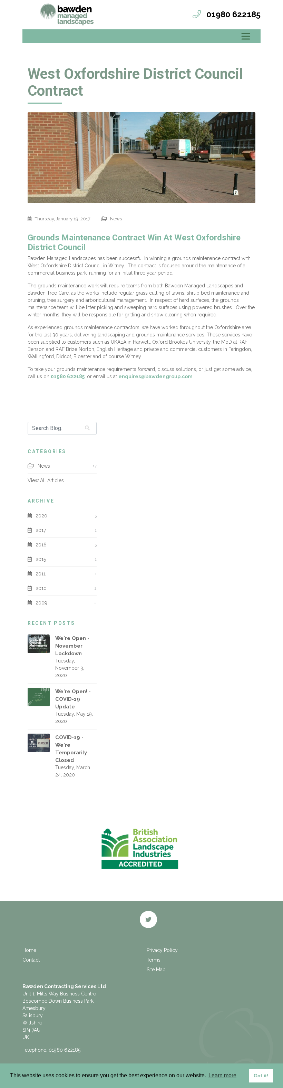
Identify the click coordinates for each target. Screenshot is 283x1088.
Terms (153, 960)
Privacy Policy (162, 950)
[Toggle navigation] (245, 36)
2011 (41, 573)
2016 (41, 544)
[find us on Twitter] (148, 919)
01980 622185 (68, 376)
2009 (41, 602)
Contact (31, 960)
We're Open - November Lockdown (72, 645)
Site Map (156, 969)
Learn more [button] (222, 1075)
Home (29, 950)
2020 (41, 515)
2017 (41, 530)
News (115, 218)
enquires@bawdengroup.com (155, 376)
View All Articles (46, 480)
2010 (41, 588)
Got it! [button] (261, 1075)
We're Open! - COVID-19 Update (73, 698)
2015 (41, 559)
